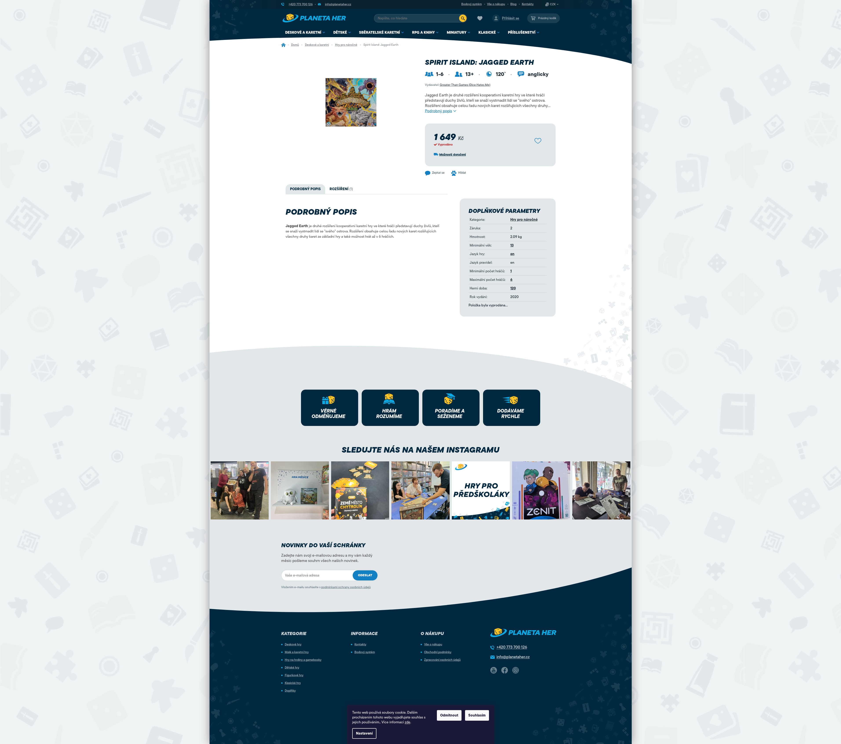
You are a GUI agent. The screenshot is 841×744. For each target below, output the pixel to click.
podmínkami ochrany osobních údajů (346, 587)
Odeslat (365, 575)
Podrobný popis (438, 111)
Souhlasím (477, 715)
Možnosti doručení (452, 154)
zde (407, 722)
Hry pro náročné (524, 220)
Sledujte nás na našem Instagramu (420, 449)
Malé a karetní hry (297, 652)
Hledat (463, 18)
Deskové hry (293, 644)
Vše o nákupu (496, 4)
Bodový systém (471, 4)
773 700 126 (511, 647)
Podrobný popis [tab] (305, 189)
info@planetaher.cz (513, 657)
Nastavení (364, 733)
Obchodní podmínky (437, 652)
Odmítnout (449, 715)
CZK (553, 4)
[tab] (341, 189)
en (512, 254)
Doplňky (290, 690)
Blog (513, 4)
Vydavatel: (457, 84)
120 (513, 288)
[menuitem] (305, 33)
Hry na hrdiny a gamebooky (303, 659)
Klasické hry (293, 683)
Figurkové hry (294, 675)
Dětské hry (292, 667)
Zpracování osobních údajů (442, 659)
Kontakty (528, 4)
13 (512, 245)
